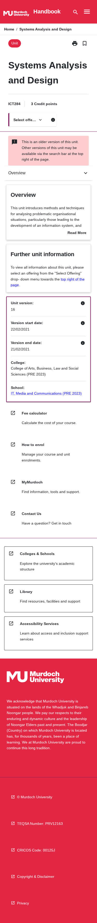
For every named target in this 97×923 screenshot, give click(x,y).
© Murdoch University (34, 797)
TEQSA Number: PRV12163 (40, 824)
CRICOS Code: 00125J (36, 850)
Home (9, 29)
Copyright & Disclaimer (35, 876)
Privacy (23, 903)
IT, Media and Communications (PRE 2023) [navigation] (46, 393)
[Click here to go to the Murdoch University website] (16, 14)
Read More (77, 233)
